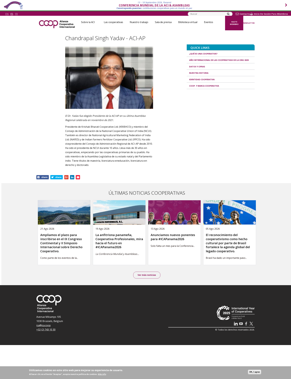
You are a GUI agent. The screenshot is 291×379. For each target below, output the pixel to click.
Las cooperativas (113, 22)
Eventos (208, 22)
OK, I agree (254, 372)
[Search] (228, 14)
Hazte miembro (234, 23)
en (7, 14)
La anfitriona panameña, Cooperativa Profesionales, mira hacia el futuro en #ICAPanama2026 (119, 241)
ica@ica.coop (43, 325)
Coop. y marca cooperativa (204, 85)
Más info (102, 374)
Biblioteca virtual (187, 22)
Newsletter (249, 23)
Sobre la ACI (88, 22)
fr (16, 14)
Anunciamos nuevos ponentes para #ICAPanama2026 (173, 237)
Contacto (245, 14)
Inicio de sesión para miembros (271, 14)
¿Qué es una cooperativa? (203, 53)
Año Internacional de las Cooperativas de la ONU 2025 (219, 60)
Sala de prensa (163, 22)
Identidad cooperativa (202, 79)
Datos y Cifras (197, 66)
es (11, 14)
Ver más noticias (147, 274)
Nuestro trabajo (139, 22)
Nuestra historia (198, 73)
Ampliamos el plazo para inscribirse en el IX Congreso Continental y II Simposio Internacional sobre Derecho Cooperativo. (61, 243)
